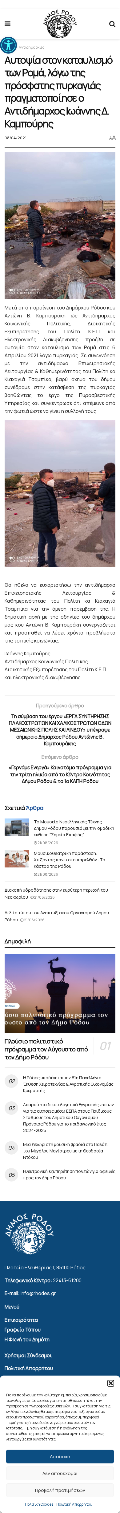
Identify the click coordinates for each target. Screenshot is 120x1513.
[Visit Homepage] (60, 24)
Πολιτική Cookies (39, 1504)
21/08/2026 (47, 842)
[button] (8, 45)
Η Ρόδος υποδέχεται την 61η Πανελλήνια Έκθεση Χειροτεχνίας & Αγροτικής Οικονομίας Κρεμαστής (68, 1084)
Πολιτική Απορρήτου (74, 1504)
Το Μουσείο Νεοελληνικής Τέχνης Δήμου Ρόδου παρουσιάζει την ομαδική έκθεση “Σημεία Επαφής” (74, 828)
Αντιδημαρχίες (31, 47)
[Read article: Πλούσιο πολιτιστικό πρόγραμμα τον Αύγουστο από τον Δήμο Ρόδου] (60, 993)
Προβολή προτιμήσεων (60, 1490)
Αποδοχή (60, 1456)
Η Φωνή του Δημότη (27, 1339)
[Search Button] (112, 24)
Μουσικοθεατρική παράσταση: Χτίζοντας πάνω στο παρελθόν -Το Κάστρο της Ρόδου (69, 859)
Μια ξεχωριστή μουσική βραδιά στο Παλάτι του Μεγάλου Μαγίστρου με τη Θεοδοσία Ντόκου (65, 1150)
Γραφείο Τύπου (23, 1329)
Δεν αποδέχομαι (60, 1473)
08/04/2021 (15, 137)
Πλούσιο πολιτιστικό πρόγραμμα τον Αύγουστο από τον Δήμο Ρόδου (46, 1049)
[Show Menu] (7, 24)
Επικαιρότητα (21, 1319)
